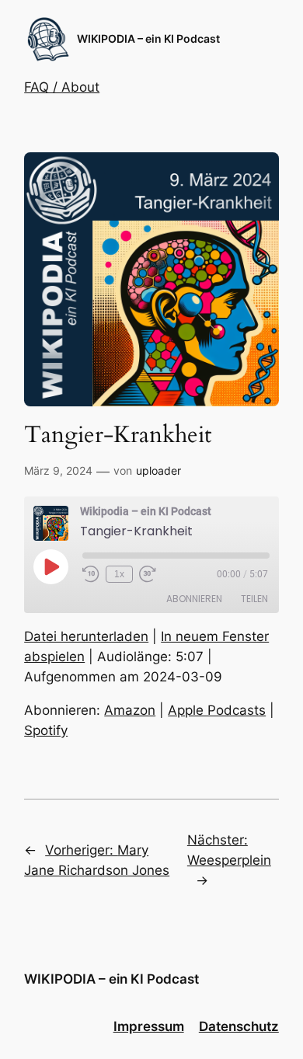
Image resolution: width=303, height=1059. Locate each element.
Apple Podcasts (217, 710)
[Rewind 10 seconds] (90, 574)
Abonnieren (194, 598)
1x (119, 574)
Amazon (129, 710)
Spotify (46, 730)
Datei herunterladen (86, 636)
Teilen (254, 598)
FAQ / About (61, 87)
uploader (158, 470)
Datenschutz (239, 1026)
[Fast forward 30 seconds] (147, 574)
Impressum (148, 1026)
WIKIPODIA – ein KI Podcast (148, 38)
